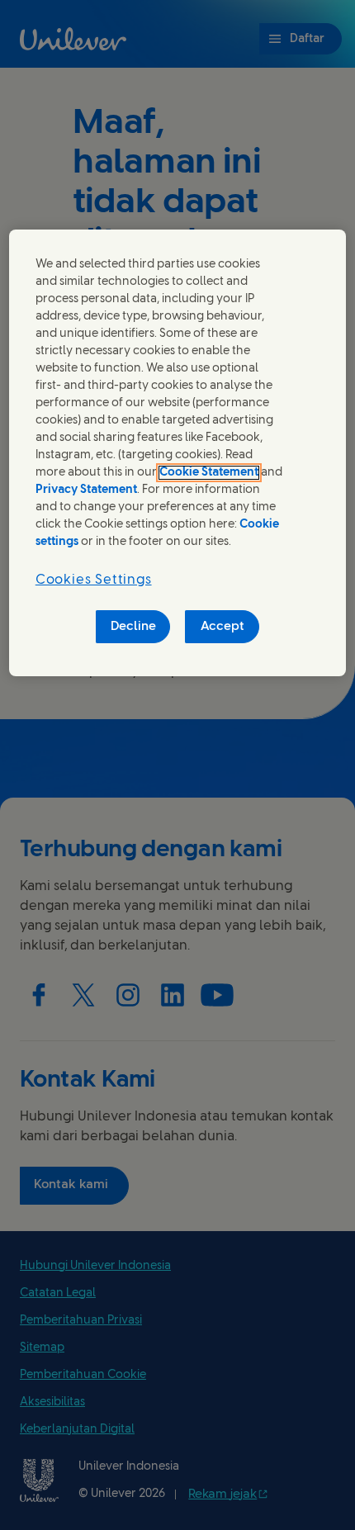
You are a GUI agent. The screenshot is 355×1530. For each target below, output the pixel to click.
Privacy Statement (86, 490)
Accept (222, 626)
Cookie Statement (208, 473)
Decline (133, 626)
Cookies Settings (94, 580)
